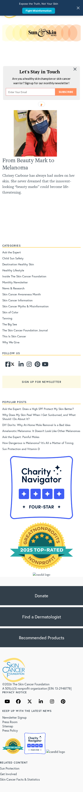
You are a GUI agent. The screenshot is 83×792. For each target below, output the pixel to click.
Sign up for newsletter (41, 382)
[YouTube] (7, 701)
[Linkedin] (19, 365)
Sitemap (7, 726)
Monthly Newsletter (15, 282)
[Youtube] (42, 365)
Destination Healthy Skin (18, 264)
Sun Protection (9, 768)
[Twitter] (12, 365)
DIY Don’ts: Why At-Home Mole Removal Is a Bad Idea (36, 425)
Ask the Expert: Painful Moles (20, 437)
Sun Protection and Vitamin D (21, 449)
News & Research (13, 288)
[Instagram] (27, 365)
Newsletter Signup (14, 717)
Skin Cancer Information (17, 300)
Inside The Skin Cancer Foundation (24, 276)
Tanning (7, 318)
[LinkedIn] (41, 701)
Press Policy (10, 730)
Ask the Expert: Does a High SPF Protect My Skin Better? (38, 409)
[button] (40, 71)
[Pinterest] (35, 365)
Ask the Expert (11, 252)
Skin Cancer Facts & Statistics (20, 779)
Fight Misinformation (39, 10)
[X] (29, 701)
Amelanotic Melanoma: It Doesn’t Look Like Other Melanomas (41, 431)
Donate (41, 595)
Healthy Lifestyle (13, 270)
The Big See (9, 324)
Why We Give (10, 342)
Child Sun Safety (13, 258)
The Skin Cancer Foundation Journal (25, 330)
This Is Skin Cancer (14, 336)
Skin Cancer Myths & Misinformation (25, 306)
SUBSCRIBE (66, 92)
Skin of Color (10, 312)
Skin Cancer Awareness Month (21, 294)
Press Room (9, 722)
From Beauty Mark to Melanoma (28, 163)
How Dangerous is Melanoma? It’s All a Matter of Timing (37, 443)
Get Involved (8, 774)
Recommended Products (41, 637)
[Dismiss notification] (78, 8)
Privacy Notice (14, 692)
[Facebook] (6, 365)
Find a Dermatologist (41, 617)
